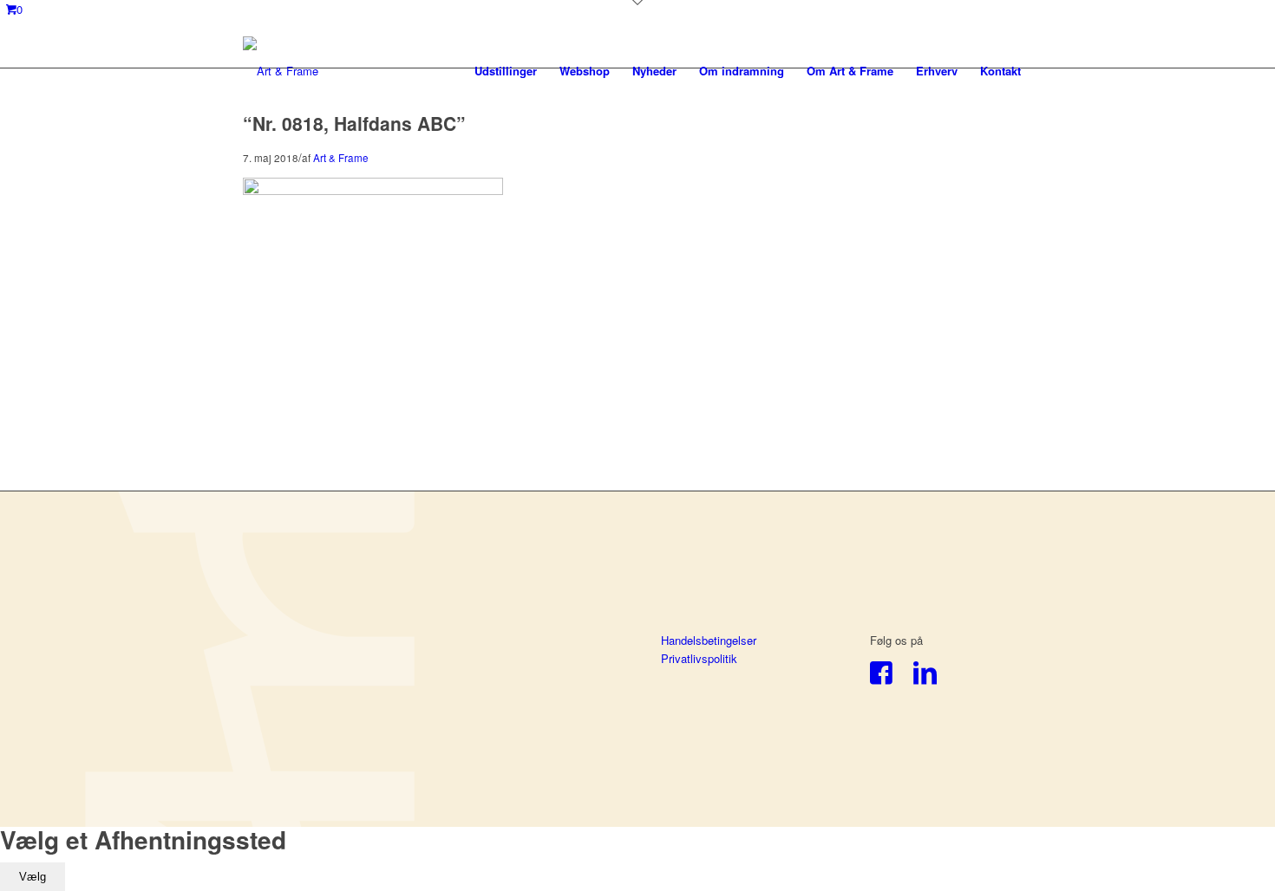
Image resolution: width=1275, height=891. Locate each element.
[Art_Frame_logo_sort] (280, 71)
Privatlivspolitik (699, 658)
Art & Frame (341, 158)
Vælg (32, 876)
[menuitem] (505, 71)
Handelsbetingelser (708, 640)
